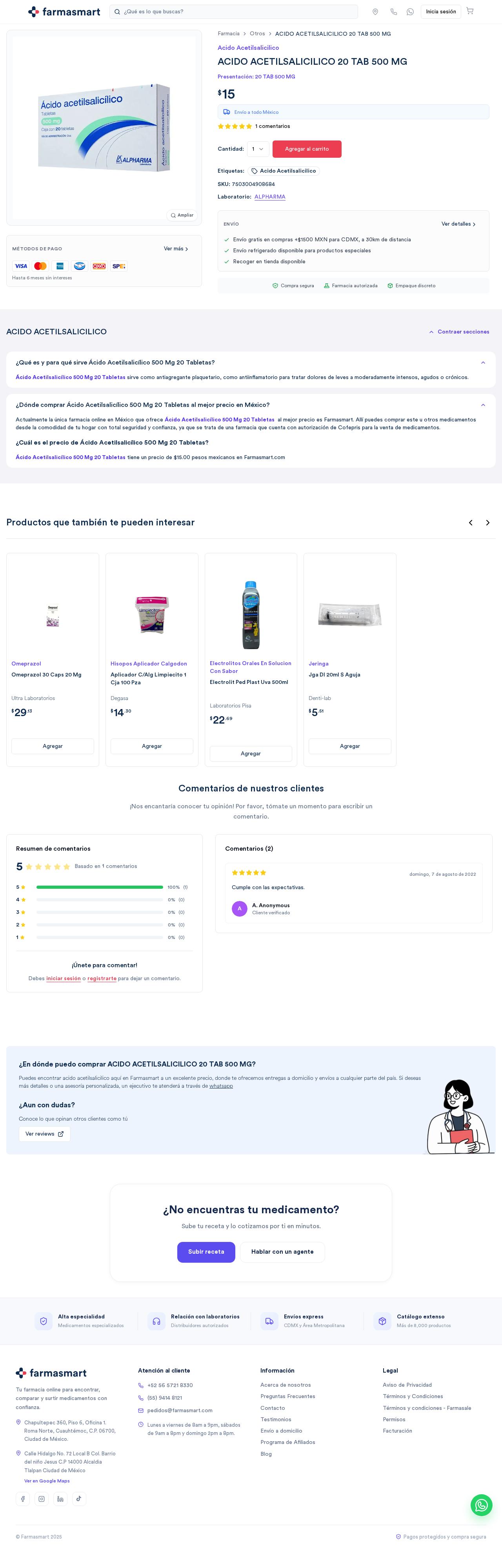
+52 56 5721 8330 (170, 1385)
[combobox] (258, 149)
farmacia (229, 33)
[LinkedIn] (60, 1499)
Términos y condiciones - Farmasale (427, 1408)
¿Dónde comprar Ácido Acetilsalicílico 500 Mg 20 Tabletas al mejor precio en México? (143, 405)
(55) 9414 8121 (164, 1398)
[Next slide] (488, 523)
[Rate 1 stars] (29, 867)
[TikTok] (79, 1499)
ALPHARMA (270, 197)
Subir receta (206, 1252)
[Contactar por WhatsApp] (410, 12)
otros (257, 33)
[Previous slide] (470, 523)
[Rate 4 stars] (57, 867)
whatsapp (221, 1086)
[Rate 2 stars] (38, 867)
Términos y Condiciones (413, 1396)
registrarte (101, 978)
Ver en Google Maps (47, 1481)
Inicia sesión (441, 12)
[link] (333, 34)
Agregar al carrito (307, 149)
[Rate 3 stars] (48, 867)
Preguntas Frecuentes (287, 1396)
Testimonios (275, 1419)
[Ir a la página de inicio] (64, 11)
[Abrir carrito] (470, 11)
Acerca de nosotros (285, 1385)
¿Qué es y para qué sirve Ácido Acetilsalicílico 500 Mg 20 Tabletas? (115, 362)
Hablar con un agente (282, 1252)
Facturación (397, 1431)
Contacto (272, 1408)
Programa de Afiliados (287, 1442)
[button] (375, 12)
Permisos (394, 1419)
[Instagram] (42, 1499)
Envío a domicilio (281, 1431)
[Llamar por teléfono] (394, 12)
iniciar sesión (63, 978)
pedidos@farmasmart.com (180, 1410)
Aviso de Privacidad (407, 1385)
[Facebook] (23, 1499)
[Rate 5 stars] (67, 867)
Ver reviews (40, 1134)
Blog (266, 1454)
